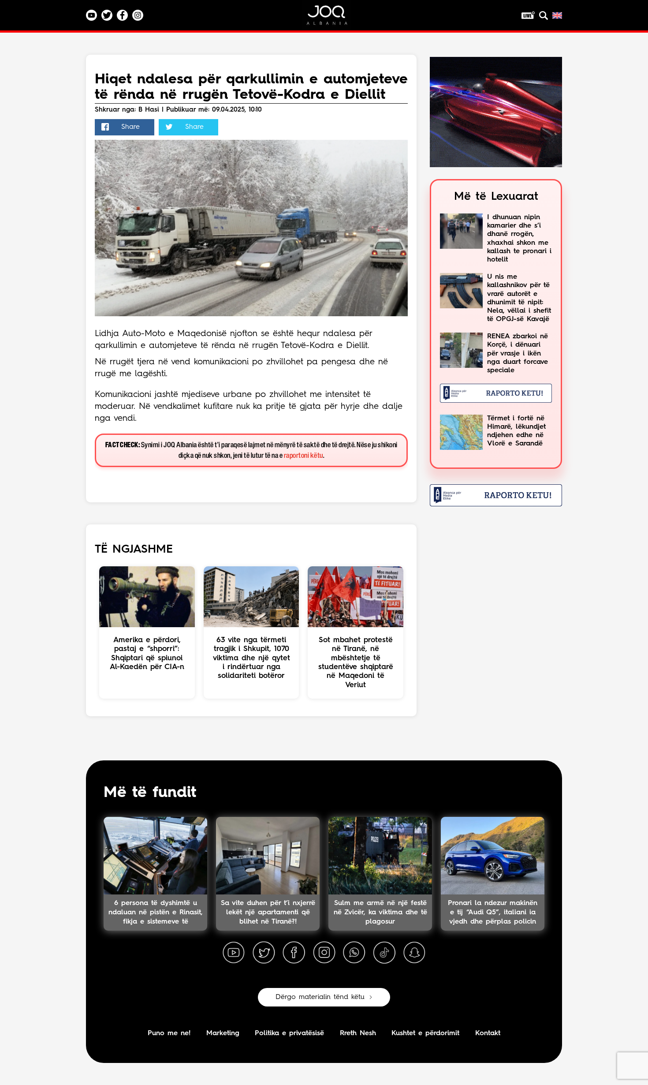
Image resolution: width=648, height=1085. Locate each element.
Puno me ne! (169, 1033)
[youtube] (234, 952)
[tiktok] (384, 952)
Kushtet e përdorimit (425, 1033)
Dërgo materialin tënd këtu (320, 997)
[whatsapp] (354, 952)
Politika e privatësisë (289, 1033)
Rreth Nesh (358, 1033)
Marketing (222, 1033)
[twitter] (264, 952)
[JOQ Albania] (333, 18)
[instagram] (324, 952)
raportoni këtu (303, 456)
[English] (557, 15)
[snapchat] (414, 952)
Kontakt (487, 1033)
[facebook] (294, 952)
